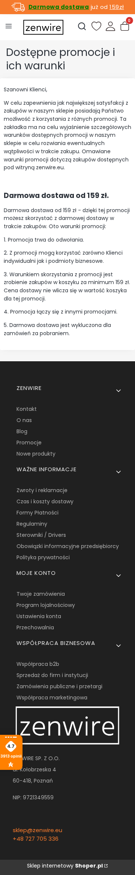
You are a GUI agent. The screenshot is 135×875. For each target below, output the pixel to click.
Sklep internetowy (65, 865)
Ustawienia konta (38, 616)
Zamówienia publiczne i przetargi (59, 686)
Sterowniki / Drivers (41, 535)
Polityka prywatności (43, 557)
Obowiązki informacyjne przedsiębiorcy (67, 546)
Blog (21, 431)
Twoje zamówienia (40, 594)
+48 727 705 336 (35, 839)
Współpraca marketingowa (51, 697)
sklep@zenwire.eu (37, 830)
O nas (24, 420)
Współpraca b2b (37, 664)
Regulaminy (31, 524)
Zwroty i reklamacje (42, 490)
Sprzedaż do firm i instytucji (52, 675)
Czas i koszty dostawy (45, 501)
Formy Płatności (37, 512)
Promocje (29, 442)
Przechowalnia (35, 627)
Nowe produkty (36, 453)
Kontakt (26, 409)
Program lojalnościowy (45, 605)
